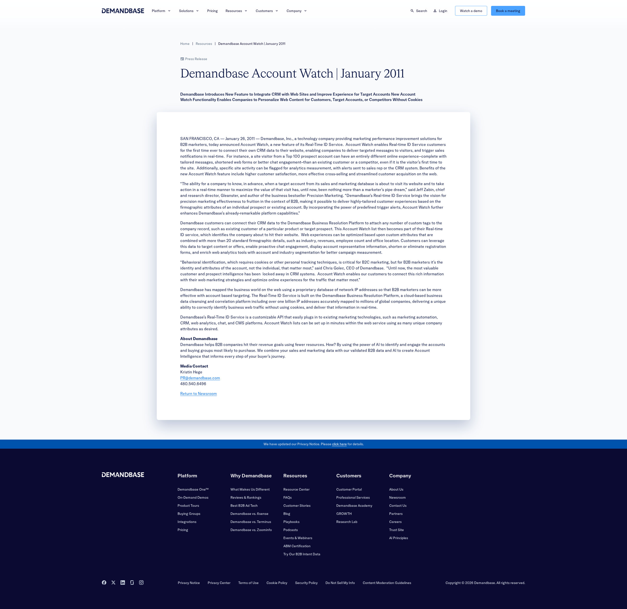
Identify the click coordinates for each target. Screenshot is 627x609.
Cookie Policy (276, 583)
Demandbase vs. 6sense (249, 513)
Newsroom (397, 497)
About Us (396, 489)
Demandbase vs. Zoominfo (251, 530)
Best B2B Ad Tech (244, 505)
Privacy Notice (189, 583)
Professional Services (353, 497)
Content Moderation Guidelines (387, 583)
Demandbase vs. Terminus (250, 522)
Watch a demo (471, 11)
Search (421, 11)
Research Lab (346, 522)
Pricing (212, 11)
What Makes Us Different (250, 489)
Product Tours (188, 505)
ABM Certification (297, 546)
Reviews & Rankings (245, 497)
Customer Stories (297, 505)
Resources (234, 11)
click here (339, 444)
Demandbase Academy (354, 505)
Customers (264, 11)
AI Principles (398, 538)
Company (294, 11)
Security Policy (306, 583)
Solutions (186, 11)
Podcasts (290, 530)
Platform (158, 11)
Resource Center (296, 489)
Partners (396, 513)
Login (443, 11)
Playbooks (291, 522)
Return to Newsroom (198, 393)
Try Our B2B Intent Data (301, 554)
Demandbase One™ (193, 489)
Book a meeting (508, 11)
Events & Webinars (297, 538)
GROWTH (344, 513)
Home (185, 43)
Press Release (196, 59)
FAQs (287, 497)
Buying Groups (189, 513)
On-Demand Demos (193, 497)
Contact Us (398, 505)
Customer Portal (349, 489)
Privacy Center (219, 583)
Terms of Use (248, 583)
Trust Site (396, 530)
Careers (395, 522)
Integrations (187, 522)
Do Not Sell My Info (340, 583)
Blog (286, 513)
